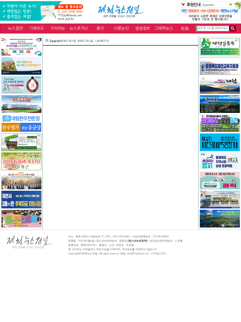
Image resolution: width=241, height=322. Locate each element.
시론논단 (121, 28)
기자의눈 (57, 28)
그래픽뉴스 (163, 28)
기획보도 (36, 28)
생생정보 (142, 28)
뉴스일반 (15, 28)
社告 (185, 28)
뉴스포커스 (79, 28)
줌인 (100, 28)
